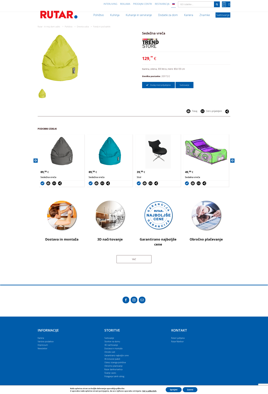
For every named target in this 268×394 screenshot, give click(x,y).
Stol (139, 177)
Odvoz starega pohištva (115, 362)
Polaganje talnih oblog (114, 376)
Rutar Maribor (177, 341)
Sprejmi (173, 389)
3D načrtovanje (111, 345)
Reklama (125, 3)
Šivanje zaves (110, 373)
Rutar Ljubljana (178, 338)
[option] (62, 160)
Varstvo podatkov (46, 341)
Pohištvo (69, 26)
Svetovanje (109, 338)
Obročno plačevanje (113, 366)
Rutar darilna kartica (113, 369)
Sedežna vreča (48, 177)
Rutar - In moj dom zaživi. (49, 26)
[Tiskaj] (49, 183)
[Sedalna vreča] (206, 151)
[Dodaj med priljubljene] (43, 183)
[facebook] (126, 300)
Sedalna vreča (192, 177)
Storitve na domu (112, 341)
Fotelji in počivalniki (101, 26)
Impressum (43, 345)
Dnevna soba (83, 26)
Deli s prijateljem (214, 111)
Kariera (41, 338)
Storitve (112, 330)
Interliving (110, 3)
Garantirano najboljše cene (116, 355)
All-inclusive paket (112, 359)
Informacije (48, 330)
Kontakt (179, 330)
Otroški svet (109, 352)
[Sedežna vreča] (61, 151)
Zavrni (190, 389)
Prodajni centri (142, 3)
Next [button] (232, 160)
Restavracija (162, 3)
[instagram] (134, 300)
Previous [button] (36, 160)
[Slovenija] (173, 4)
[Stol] (158, 151)
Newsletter (42, 348)
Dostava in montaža (113, 348)
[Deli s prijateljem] (55, 183)
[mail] (142, 300)
